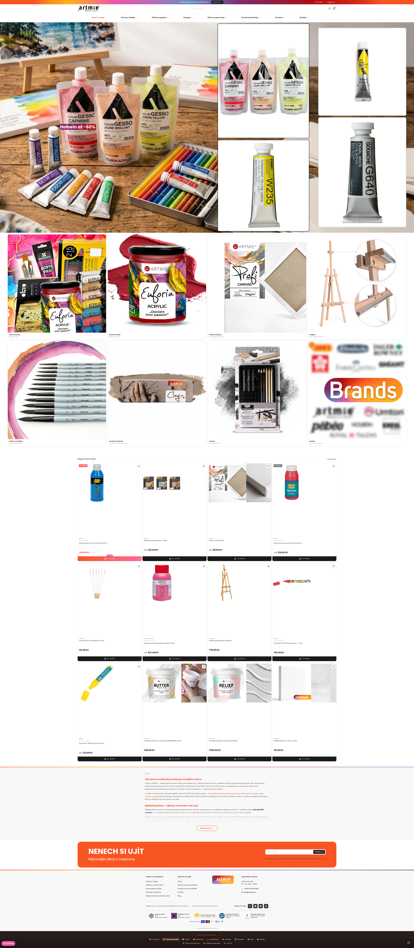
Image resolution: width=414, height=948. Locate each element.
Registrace (331, 2)
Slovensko (154, 939)
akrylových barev (233, 793)
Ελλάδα (261, 939)
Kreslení (278, 17)
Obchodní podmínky (153, 892)
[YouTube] (261, 906)
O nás (180, 881)
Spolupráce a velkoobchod (187, 885)
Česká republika (171, 939)
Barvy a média (128, 17)
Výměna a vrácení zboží (154, 885)
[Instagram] (255, 906)
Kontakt (180, 892)
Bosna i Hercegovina (191, 943)
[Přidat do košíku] (110, 558)
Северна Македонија (211, 943)
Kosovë (228, 943)
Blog (179, 896)
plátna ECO (176, 820)
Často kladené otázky (154, 889)
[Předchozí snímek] (2, 127)
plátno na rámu (161, 817)
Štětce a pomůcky (216, 17)
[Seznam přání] (329, 8)
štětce (248, 793)
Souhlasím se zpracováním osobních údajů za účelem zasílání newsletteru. (293, 859)
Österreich (198, 939)
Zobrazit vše (331, 459)
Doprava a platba (152, 881)
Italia (250, 939)
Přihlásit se (319, 852)
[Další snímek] (411, 127)
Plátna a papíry (159, 17)
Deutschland (213, 939)
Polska (186, 939)
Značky (302, 17)
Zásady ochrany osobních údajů (157, 896)
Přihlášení (319, 2)
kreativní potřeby (152, 796)
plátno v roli (179, 823)
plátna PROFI (221, 820)
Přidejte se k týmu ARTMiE (187, 889)
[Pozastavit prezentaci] (202, 230)
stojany (255, 793)
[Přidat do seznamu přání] (139, 466)
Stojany (187, 17)
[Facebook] (250, 906)
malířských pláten (218, 793)
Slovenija (239, 939)
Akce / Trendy (98, 17)
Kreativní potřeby (249, 17)
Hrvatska (226, 939)
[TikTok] (266, 906)
